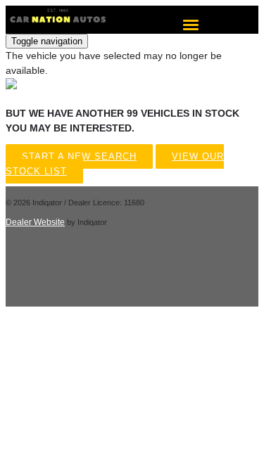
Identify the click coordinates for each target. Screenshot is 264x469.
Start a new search (79, 156)
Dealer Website (35, 222)
